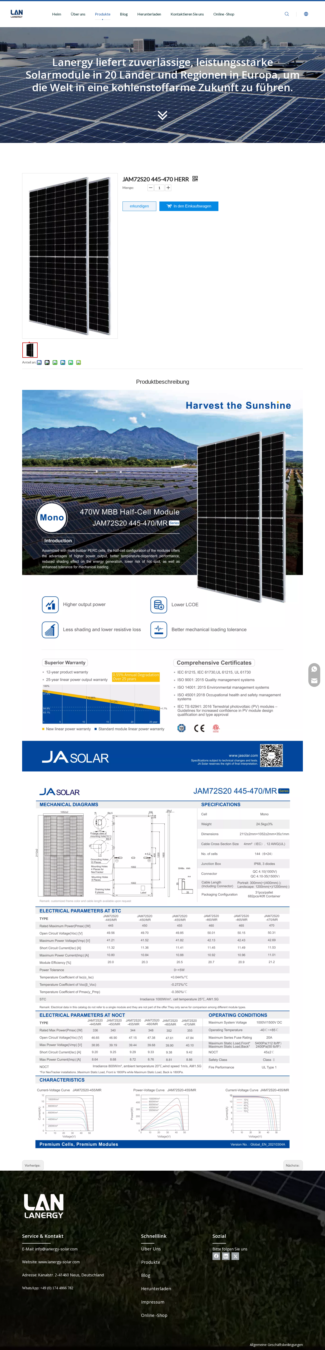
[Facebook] (216, 1256)
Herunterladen (149, 14)
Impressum (152, 1302)
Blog (124, 14)
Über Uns (151, 1249)
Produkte (102, 14)
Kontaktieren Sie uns (187, 14)
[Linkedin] (226, 1256)
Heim (56, 14)
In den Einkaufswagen (192, 206)
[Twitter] (235, 1256)
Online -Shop (223, 14)
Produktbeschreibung (162, 381)
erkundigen (139, 206)
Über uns (78, 14)
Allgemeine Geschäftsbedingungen (276, 1344)
